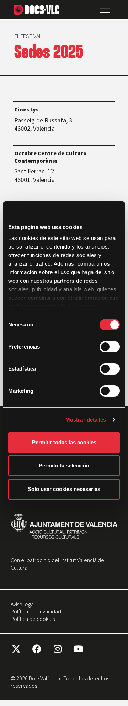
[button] (105, 9)
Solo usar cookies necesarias (64, 489)
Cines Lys (26, 109)
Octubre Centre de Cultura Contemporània (50, 157)
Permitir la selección (64, 465)
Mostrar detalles (85, 420)
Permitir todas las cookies (64, 442)
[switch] (110, 346)
